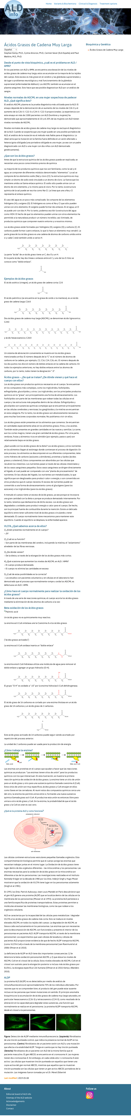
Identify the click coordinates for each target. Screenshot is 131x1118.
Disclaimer (11, 1105)
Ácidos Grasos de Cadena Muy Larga (106, 49)
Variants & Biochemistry (65, 3)
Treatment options (108, 3)
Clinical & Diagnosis (88, 3)
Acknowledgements (15, 1101)
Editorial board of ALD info (18, 1094)
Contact (10, 1108)
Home (49, 3)
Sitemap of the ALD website (19, 1097)
